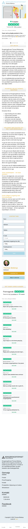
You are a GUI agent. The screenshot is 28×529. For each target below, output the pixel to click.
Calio (16, 519)
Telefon (5, 230)
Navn (4, 219)
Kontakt (4, 482)
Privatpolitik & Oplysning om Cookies (12, 485)
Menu (24, 527)
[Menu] (24, 525)
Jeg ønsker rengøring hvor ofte (11, 241)
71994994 (17, 526)
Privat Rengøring (6, 480)
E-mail (5, 235)
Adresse (5, 224)
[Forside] (3, 525)
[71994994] (17, 525)
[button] (14, 11)
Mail (10, 527)
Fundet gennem (7, 247)
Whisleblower (5, 487)
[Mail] (10, 525)
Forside (3, 527)
